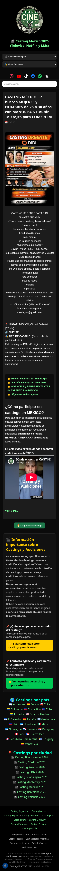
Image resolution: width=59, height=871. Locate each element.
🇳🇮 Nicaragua (13, 729)
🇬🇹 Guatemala (46, 719)
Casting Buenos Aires (19, 834)
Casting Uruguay (37, 819)
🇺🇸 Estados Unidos (37, 714)
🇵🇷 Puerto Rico (35, 734)
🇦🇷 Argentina (17, 704)
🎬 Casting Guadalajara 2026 (29, 777)
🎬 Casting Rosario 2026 (30, 767)
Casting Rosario (16, 838)
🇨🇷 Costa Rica (32, 709)
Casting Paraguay (19, 824)
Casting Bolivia (29, 828)
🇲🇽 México (44, 724)
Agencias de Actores (19, 843)
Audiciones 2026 (29, 847)
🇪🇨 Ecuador (17, 714)
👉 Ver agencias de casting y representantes (27, 683)
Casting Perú (19, 819)
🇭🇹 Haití (14, 724)
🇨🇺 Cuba (47, 709)
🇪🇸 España (29, 719)
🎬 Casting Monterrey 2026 (29, 782)
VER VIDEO (12, 510)
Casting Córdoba (40, 834)
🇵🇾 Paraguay (46, 729)
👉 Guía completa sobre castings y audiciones (24, 645)
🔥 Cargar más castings (29, 525)
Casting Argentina (19, 811)
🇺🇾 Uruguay (46, 739)
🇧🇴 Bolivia (33, 704)
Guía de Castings (39, 843)
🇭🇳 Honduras (28, 724)
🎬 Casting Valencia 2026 (29, 797)
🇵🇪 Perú (20, 734)
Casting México (38, 811)
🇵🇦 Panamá (30, 729)
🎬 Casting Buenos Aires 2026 (29, 757)
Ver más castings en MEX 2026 (28, 382)
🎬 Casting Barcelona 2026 (29, 792)
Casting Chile (48, 815)
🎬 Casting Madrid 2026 (29, 787)
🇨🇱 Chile (45, 704)
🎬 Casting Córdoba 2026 (29, 762)
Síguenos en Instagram (24, 394)
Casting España (11, 815)
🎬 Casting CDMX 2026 (30, 772)
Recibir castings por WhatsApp (29, 378)
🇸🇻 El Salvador (13, 719)
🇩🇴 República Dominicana (21, 739)
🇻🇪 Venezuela (29, 744)
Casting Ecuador (39, 824)
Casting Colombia (30, 815)
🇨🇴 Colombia (15, 709)
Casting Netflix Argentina (37, 838)
